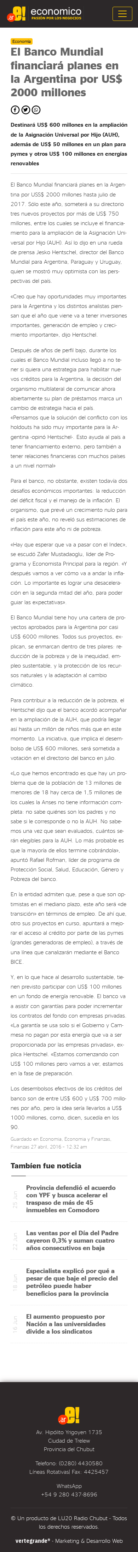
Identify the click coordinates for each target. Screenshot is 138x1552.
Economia (51, 1139)
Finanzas (20, 1147)
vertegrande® (33, 1540)
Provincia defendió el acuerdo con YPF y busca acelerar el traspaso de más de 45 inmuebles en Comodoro (71, 1198)
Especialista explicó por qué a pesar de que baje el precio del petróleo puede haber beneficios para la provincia (72, 1281)
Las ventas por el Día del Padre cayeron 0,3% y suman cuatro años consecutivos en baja (72, 1240)
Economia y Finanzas (87, 1139)
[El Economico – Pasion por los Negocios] (46, 14)
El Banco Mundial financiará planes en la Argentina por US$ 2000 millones (66, 71)
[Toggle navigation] (122, 14)
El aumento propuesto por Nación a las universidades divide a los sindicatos (65, 1323)
